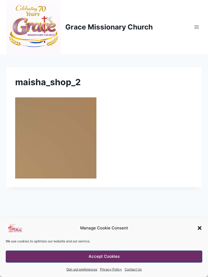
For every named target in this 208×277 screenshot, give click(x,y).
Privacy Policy (111, 269)
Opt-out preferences (81, 269)
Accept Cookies (104, 256)
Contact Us (133, 269)
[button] (199, 228)
